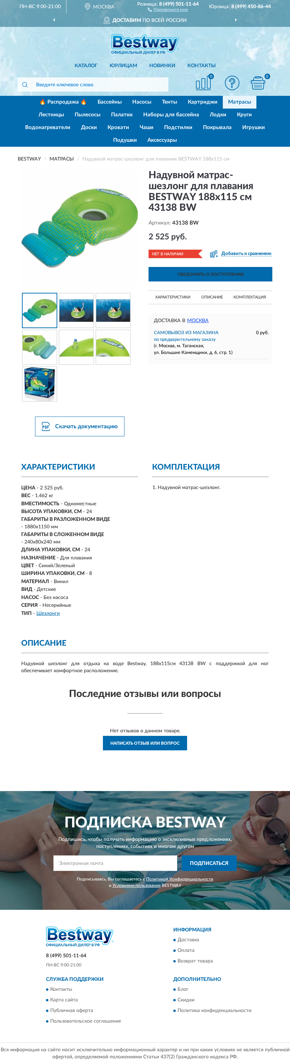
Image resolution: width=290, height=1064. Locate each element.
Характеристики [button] (172, 297)
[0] (258, 83)
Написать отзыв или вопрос (145, 743)
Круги (244, 114)
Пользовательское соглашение (85, 1021)
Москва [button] (198, 320)
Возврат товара (195, 961)
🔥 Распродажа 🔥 (63, 102)
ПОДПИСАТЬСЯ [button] (209, 863)
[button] (168, 9)
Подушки (125, 140)
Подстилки (178, 127)
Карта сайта (64, 1000)
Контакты (201, 65)
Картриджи (203, 102)
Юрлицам (123, 65)
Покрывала (217, 127)
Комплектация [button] (249, 297)
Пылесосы (87, 114)
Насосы (141, 102)
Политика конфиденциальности (214, 1010)
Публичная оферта (71, 1010)
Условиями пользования (136, 885)
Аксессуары (162, 140)
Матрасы (239, 102)
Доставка (188, 940)
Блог (183, 989)
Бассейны (110, 102)
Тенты (169, 102)
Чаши (146, 127)
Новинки (162, 65)
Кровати (118, 127)
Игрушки (253, 127)
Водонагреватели (47, 127)
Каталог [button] (86, 65)
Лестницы (51, 114)
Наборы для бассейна (171, 114)
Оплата (186, 950)
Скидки (186, 1000)
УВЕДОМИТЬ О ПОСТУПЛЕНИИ (211, 274)
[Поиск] (25, 84)
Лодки (218, 114)
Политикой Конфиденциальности (179, 879)
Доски (89, 127)
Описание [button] (212, 297)
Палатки (122, 114)
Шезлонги (48, 613)
